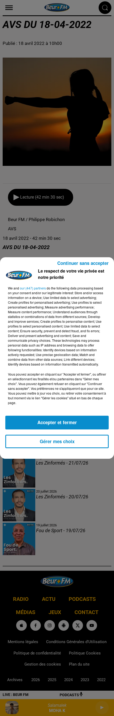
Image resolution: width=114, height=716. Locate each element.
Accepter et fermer (57, 422)
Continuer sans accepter (83, 263)
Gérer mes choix (57, 441)
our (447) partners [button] (33, 288)
